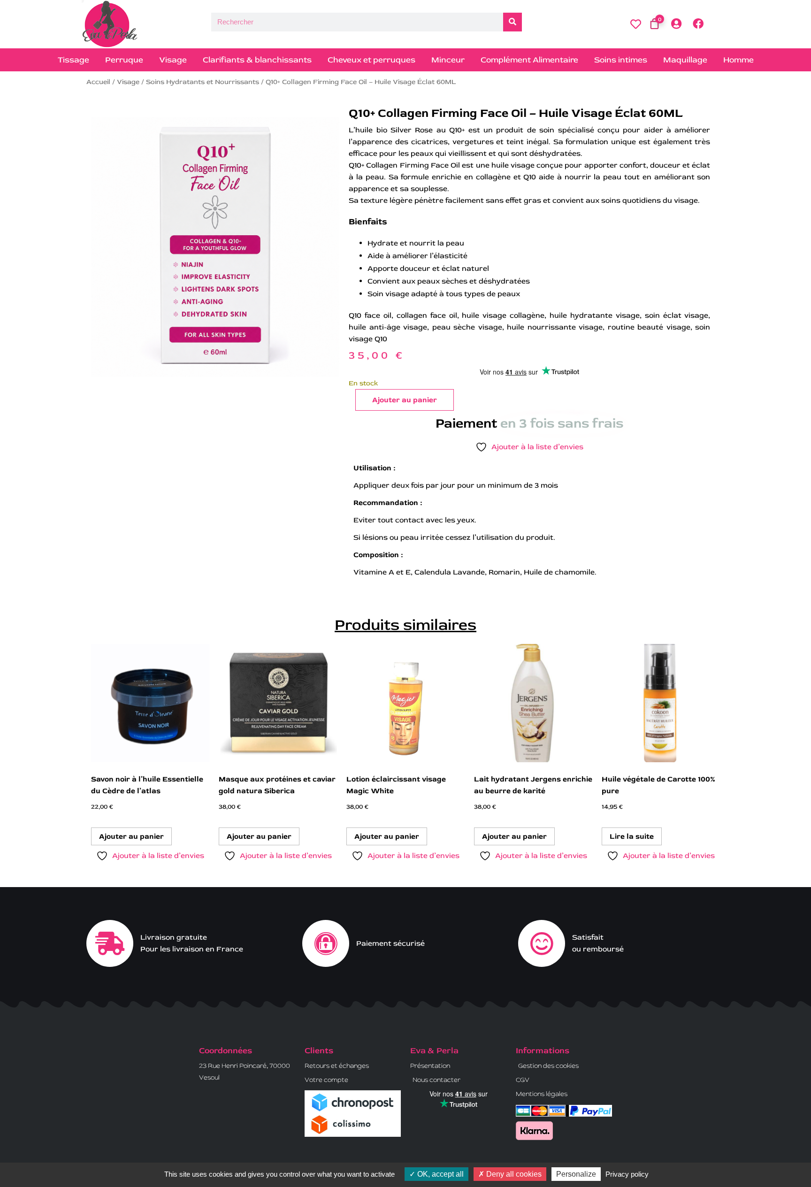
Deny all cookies (513, 1174)
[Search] (512, 22)
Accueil (98, 81)
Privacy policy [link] (627, 1174)
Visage (173, 60)
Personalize (576, 1174)
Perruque (124, 60)
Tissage (73, 60)
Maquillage (685, 60)
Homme (738, 60)
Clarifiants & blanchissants (257, 60)
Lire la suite (632, 836)
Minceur (448, 60)
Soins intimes (620, 60)
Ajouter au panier (404, 400)
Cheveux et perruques (371, 60)
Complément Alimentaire (529, 60)
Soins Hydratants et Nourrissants (202, 81)
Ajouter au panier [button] (131, 836)
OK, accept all (439, 1174)
